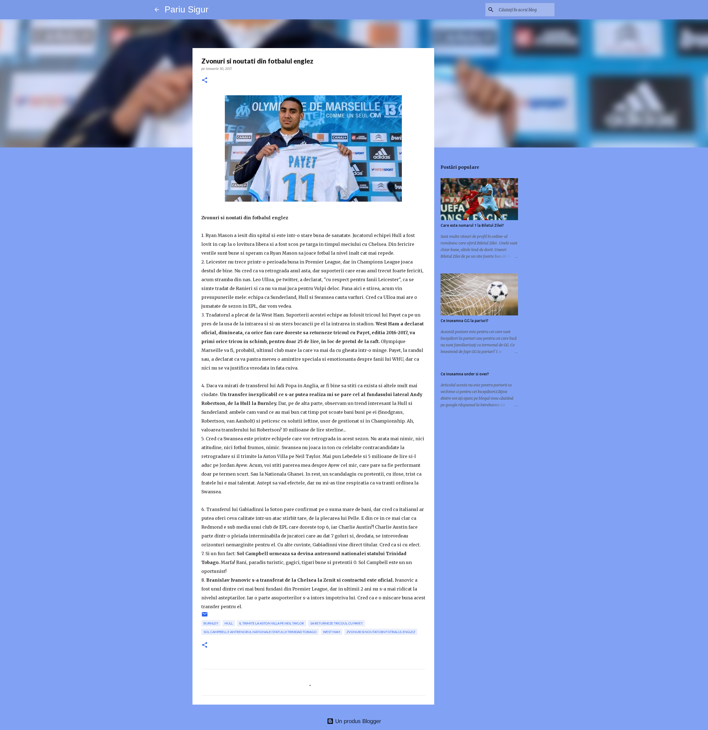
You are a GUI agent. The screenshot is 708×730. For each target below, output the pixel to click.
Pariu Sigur (187, 9)
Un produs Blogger (357, 721)
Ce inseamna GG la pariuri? (464, 320)
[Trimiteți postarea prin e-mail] (204, 616)
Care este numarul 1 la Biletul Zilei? (472, 225)
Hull (229, 623)
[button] (204, 80)
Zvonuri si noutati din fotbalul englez (381, 632)
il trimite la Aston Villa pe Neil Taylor (271, 623)
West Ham (331, 632)
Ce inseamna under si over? (465, 374)
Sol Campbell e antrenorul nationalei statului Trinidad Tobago (260, 632)
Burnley (211, 623)
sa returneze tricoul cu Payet (336, 623)
